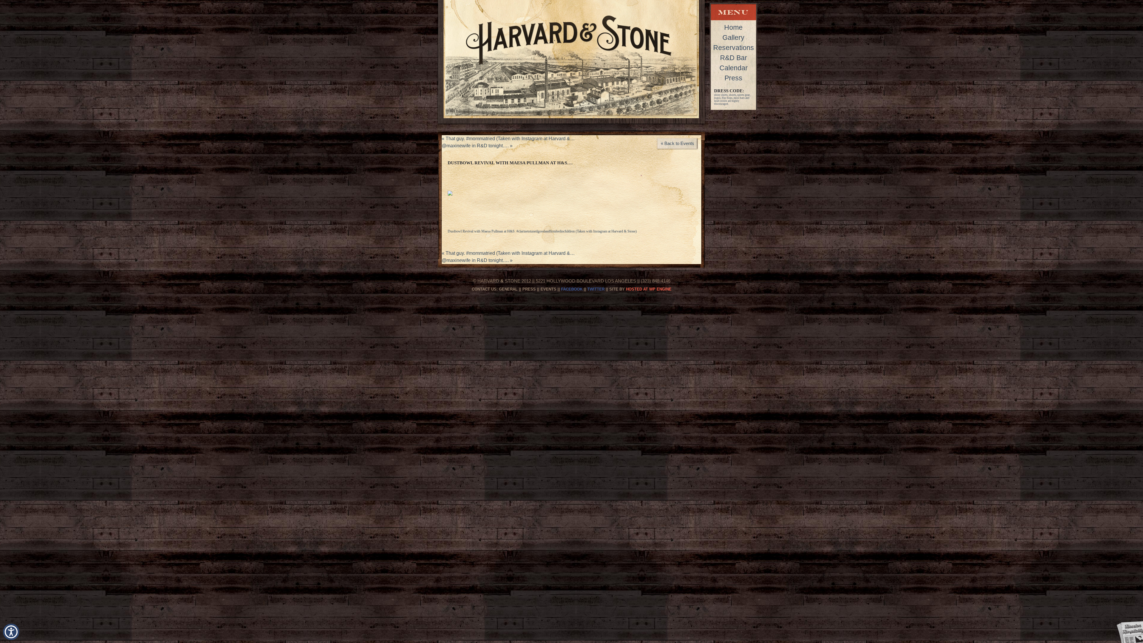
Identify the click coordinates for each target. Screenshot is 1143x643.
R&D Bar (733, 58)
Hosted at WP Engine (649, 289)
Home (733, 27)
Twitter (596, 289)
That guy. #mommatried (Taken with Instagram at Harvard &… (508, 138)
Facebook (572, 289)
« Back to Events (677, 143)
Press (733, 78)
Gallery (733, 37)
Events (548, 289)
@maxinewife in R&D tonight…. (477, 145)
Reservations (733, 47)
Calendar (733, 68)
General (508, 289)
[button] (11, 632)
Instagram (600, 231)
